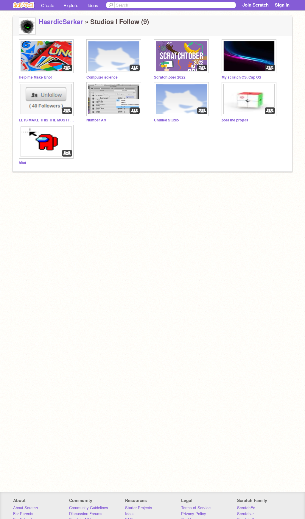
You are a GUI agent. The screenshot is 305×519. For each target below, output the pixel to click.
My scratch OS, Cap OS (241, 77)
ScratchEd (246, 507)
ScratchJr (245, 513)
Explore (70, 5)
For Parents (23, 513)
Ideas (93, 5)
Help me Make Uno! (35, 77)
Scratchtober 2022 (170, 77)
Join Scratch (255, 4)
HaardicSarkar (61, 21)
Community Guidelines (88, 507)
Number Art (96, 120)
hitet (22, 162)
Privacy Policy (193, 513)
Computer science (102, 77)
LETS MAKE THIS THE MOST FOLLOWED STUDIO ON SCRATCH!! (47, 120)
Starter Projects (138, 507)
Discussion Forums (85, 513)
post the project (235, 120)
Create (47, 5)
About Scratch (25, 507)
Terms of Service (196, 507)
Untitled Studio (166, 120)
